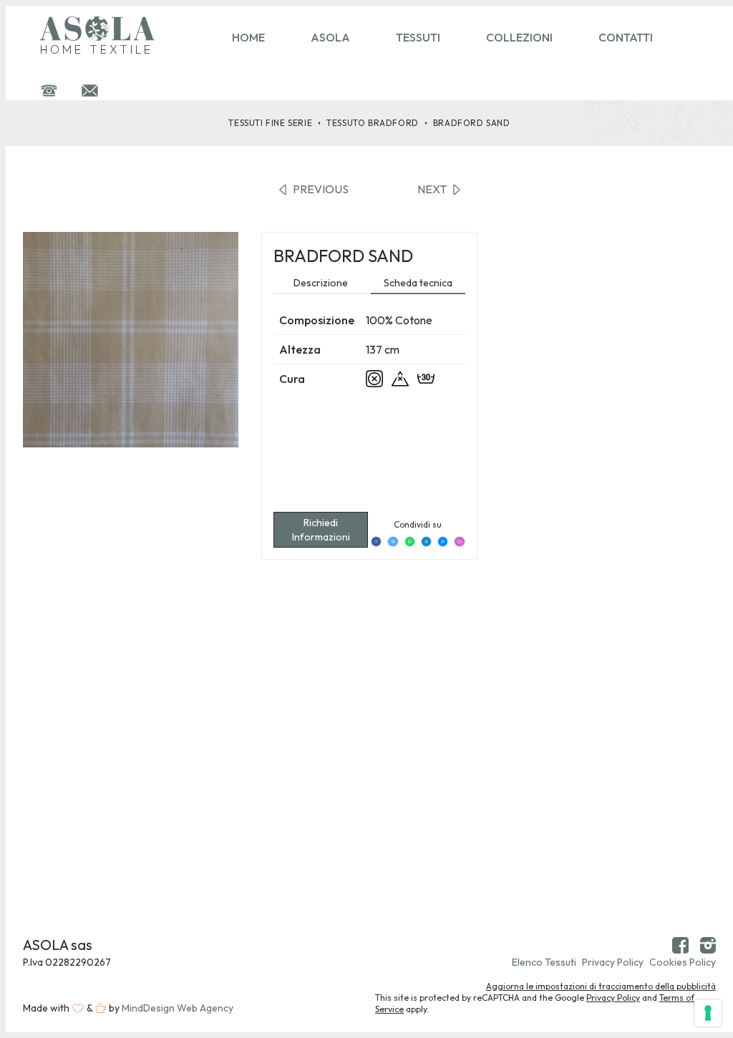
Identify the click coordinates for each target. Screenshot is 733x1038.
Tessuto (372, 122)
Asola (330, 37)
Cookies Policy (682, 962)
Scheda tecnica (418, 282)
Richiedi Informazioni (321, 529)
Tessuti (418, 37)
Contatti (625, 37)
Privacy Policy (613, 962)
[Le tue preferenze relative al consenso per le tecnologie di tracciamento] (708, 1013)
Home (248, 37)
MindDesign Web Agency (177, 1007)
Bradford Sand (471, 122)
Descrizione (320, 282)
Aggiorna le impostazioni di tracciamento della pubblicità (601, 986)
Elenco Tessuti (544, 962)
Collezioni (519, 37)
